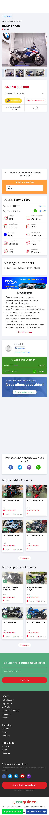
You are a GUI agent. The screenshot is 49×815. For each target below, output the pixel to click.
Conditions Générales (11, 710)
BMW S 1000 (17, 21)
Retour (8, 17)
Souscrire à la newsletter (24, 785)
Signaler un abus (24, 332)
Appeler (42, 206)
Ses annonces (20, 348)
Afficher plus (24, 558)
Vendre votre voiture (25, 392)
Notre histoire (8, 700)
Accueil (4, 21)
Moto (10, 21)
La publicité (7, 703)
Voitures (5, 728)
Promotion (6, 714)
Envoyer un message (22, 352)
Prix (9, 186)
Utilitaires (6, 735)
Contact (5, 717)
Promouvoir (15, 101)
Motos (4, 732)
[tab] (24, 93)
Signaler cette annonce (35, 101)
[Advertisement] (24, 141)
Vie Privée (6, 707)
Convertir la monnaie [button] (14, 93)
